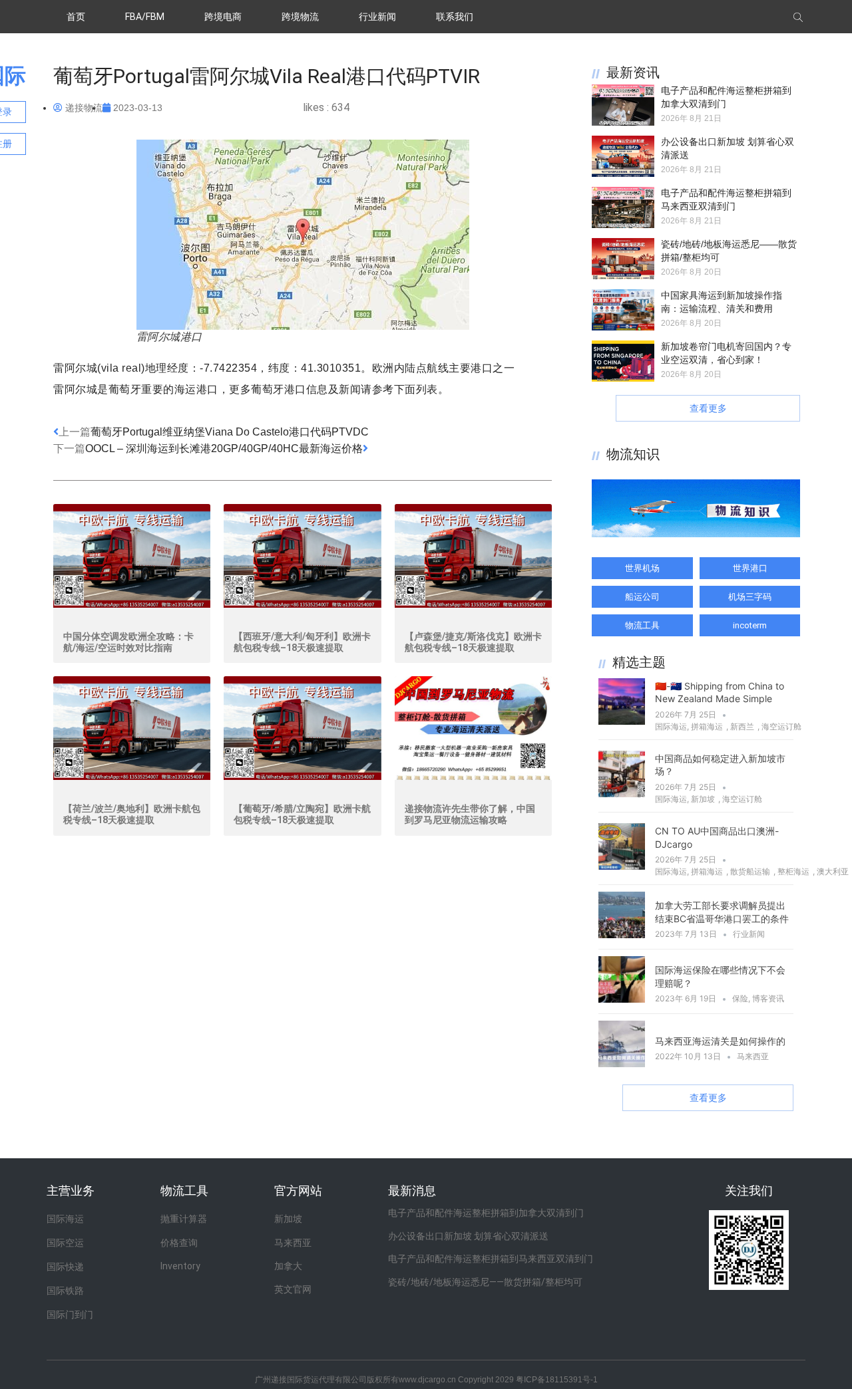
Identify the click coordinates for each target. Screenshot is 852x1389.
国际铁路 (65, 1290)
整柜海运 (793, 871)
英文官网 (293, 1289)
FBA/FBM (144, 16)
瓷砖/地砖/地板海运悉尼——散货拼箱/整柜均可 (485, 1282)
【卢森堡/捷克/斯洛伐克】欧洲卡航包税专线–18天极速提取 (473, 642)
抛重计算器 (183, 1218)
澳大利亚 (833, 871)
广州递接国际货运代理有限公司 (311, 1379)
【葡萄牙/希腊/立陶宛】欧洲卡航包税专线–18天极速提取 (302, 814)
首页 (76, 16)
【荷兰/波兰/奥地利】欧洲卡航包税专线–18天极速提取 (131, 814)
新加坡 (703, 799)
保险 (740, 998)
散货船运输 (750, 871)
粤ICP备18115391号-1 (557, 1379)
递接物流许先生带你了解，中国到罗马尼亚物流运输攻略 (470, 814)
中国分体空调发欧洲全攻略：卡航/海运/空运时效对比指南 (128, 642)
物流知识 (633, 454)
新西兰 (742, 726)
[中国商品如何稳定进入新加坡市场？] (621, 793)
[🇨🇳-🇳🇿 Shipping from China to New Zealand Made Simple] (621, 720)
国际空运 (65, 1242)
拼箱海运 (707, 726)
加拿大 (288, 1266)
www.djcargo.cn (427, 1379)
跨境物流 (300, 16)
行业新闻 (377, 16)
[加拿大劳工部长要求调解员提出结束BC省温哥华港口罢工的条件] (621, 934)
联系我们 (454, 16)
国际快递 (65, 1266)
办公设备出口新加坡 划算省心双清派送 (468, 1236)
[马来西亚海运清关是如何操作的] (621, 1063)
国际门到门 (70, 1314)
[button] (708, 408)
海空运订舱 (781, 726)
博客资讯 (768, 998)
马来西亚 (753, 1056)
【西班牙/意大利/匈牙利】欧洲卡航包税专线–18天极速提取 (302, 642)
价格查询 (179, 1242)
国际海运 (671, 726)
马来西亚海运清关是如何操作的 (720, 1041)
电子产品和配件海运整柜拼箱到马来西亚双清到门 (490, 1258)
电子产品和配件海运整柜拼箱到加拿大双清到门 (486, 1212)
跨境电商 (223, 16)
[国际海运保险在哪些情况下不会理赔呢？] (621, 998)
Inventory (180, 1266)
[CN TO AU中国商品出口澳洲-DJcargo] (621, 865)
